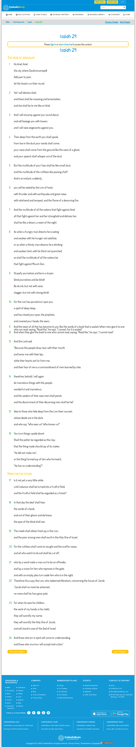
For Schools (63, 691)
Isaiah (30, 22)
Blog (19, 703)
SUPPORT (18, 2)
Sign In (53, 44)
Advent (9, 697)
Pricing (61, 685)
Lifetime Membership (66, 698)
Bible (8, 22)
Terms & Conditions (39, 695)
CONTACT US (35, 2)
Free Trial (100, 2)
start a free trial (65, 44)
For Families (63, 688)
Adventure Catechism (10, 707)
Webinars (88, 691)
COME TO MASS (41, 14)
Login (122, 2)
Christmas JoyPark (91, 688)
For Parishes (63, 695)
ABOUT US (9, 2)
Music (9, 703)
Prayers (20, 690)
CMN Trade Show (91, 695)
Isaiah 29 (68, 50)
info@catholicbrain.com (120, 691)
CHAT (26, 2)
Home (10, 14)
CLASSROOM (115, 14)
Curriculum (10, 690)
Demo (113, 685)
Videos (20, 693)
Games (9, 700)
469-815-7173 (117, 688)
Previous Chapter (111, 22)
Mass (9, 693)
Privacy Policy (37, 698)
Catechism (21, 687)
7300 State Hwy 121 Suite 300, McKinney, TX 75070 (122, 696)
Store (127, 14)
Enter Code (112, 2)
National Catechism (91, 685)
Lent (19, 697)
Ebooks (20, 706)
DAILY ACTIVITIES (24, 14)
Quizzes (20, 700)
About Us (36, 685)
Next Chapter (125, 22)
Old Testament (18, 22)
